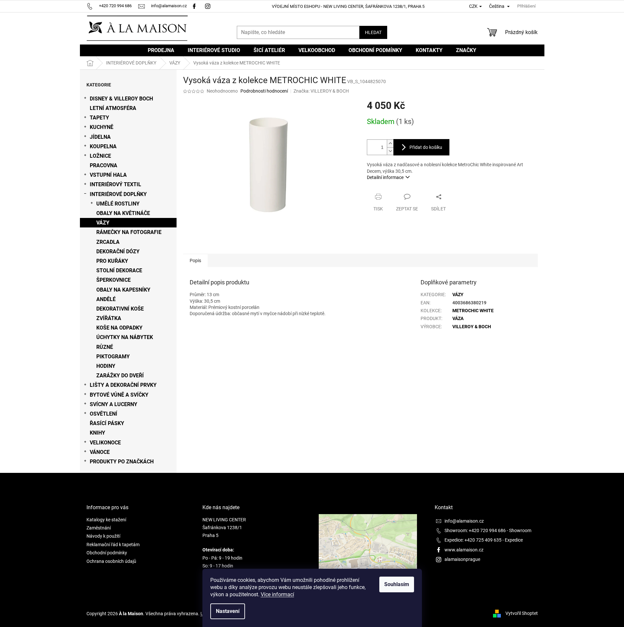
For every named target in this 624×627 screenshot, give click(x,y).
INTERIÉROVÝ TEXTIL (115, 184)
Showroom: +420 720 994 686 (475, 530)
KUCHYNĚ (101, 127)
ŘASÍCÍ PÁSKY (107, 423)
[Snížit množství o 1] (390, 151)
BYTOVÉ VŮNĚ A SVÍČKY (119, 395)
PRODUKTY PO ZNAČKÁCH (122, 461)
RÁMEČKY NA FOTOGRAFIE (128, 232)
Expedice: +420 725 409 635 (472, 540)
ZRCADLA (108, 242)
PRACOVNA (103, 165)
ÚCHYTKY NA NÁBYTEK (124, 337)
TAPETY (99, 118)
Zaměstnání (98, 527)
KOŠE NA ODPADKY (119, 328)
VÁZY (102, 223)
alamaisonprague (462, 559)
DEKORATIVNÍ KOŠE (120, 309)
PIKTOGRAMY (113, 356)
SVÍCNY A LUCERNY (113, 404)
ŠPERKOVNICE (113, 280)
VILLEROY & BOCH (471, 326)
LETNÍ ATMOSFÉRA (113, 108)
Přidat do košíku (425, 147)
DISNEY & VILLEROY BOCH (121, 99)
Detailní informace (385, 177)
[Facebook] (194, 5)
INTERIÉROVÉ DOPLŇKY (118, 194)
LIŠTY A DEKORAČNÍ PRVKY (123, 385)
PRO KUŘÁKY (112, 261)
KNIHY (97, 433)
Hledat (373, 32)
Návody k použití (103, 536)
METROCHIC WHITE (473, 310)
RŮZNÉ (104, 347)
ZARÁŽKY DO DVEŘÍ (120, 375)
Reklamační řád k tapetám (113, 544)
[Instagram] (208, 5)
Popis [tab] (195, 260)
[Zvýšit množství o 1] (390, 143)
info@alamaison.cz (464, 521)
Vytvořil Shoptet (521, 613)
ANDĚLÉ (106, 299)
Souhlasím (396, 584)
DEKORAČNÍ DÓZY (118, 251)
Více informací (277, 594)
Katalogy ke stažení (106, 519)
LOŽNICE (100, 156)
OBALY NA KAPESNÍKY (123, 290)
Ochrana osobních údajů (111, 561)
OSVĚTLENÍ (103, 414)
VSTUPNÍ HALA (108, 175)
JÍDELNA (100, 137)
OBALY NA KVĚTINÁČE (123, 213)
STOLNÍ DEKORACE (119, 270)
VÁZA (457, 318)
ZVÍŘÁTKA (108, 318)
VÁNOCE (100, 452)
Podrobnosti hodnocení (264, 91)
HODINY (105, 366)
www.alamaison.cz (463, 549)
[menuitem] (161, 50)
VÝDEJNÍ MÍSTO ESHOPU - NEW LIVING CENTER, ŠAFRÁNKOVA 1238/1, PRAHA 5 (348, 6)
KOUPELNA (103, 146)
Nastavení (227, 611)
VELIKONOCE (105, 442)
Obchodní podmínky (106, 552)
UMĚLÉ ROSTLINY (118, 204)
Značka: (321, 91)
